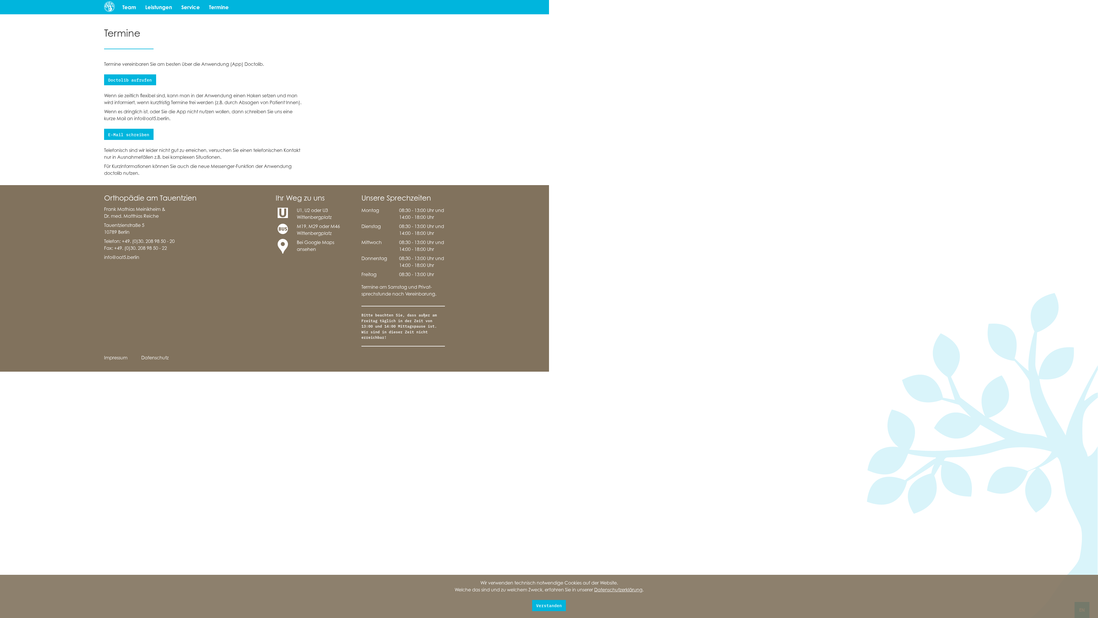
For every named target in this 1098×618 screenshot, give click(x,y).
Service (190, 7)
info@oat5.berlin (121, 257)
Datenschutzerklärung (618, 590)
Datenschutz (155, 357)
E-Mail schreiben (128, 134)
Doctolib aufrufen (130, 80)
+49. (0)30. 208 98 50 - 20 (148, 241)
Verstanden (549, 605)
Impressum (116, 357)
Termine (219, 7)
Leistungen (158, 7)
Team (129, 7)
